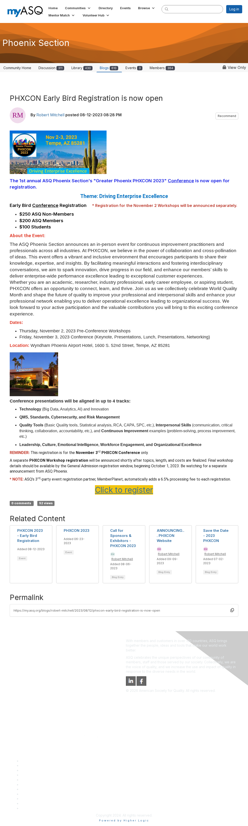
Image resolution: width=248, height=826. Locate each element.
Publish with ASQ (34, 775)
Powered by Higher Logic (124, 820)
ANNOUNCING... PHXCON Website (170, 535)
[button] (78, 8)
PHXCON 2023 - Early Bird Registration (30, 535)
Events (133, 68)
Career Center (32, 770)
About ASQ (29, 761)
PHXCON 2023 (76, 530)
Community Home (17, 68)
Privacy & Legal (33, 765)
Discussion (50, 68)
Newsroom (29, 808)
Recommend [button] (227, 116)
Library (81, 68)
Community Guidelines (38, 780)
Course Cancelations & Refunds (46, 794)
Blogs (108, 68)
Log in (234, 9)
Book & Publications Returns (43, 784)
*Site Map (29, 803)
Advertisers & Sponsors (39, 799)
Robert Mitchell (50, 114)
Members (161, 68)
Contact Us (29, 789)
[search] (167, 9)
